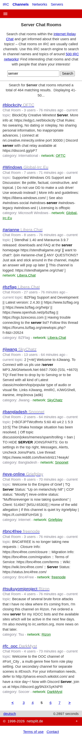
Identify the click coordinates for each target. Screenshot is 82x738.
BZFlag (24, 338)
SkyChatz (54, 400)
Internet (24, 520)
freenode (59, 577)
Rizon (46, 634)
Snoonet (61, 462)
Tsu (21, 634)
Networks (39, 4)
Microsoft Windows (33, 213)
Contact (53, 732)
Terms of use (33, 732)
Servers (57, 4)
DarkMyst (54, 692)
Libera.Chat (26, 275)
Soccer (23, 692)
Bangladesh (27, 462)
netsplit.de (35, 721)
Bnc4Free (26, 577)
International (28, 156)
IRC (6, 4)
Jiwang (23, 400)
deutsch (9, 714)
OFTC (60, 156)
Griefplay (55, 520)
